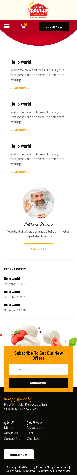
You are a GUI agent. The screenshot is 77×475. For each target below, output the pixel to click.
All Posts (38, 248)
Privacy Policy (44, 471)
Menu (8, 427)
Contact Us (12, 439)
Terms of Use (63, 471)
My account (35, 427)
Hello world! (21, 62)
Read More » (19, 88)
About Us (11, 433)
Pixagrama (28, 471)
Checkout (34, 439)
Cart (30, 433)
